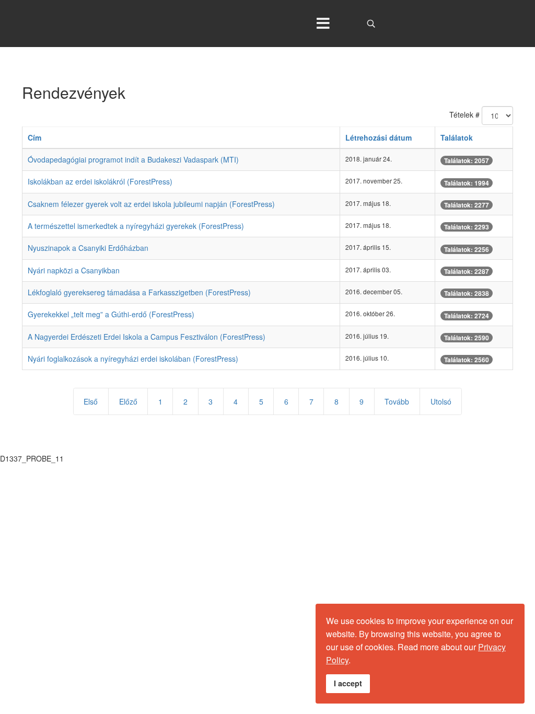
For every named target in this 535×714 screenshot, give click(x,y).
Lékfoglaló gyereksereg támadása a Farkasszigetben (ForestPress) (139, 292)
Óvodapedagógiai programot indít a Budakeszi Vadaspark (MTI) (133, 159)
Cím (34, 137)
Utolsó (441, 401)
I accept (348, 683)
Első (91, 401)
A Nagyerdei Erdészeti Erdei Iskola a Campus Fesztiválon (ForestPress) (146, 336)
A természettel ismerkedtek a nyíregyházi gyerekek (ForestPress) (136, 226)
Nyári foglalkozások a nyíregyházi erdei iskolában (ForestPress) (133, 358)
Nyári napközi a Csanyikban (74, 270)
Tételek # (464, 114)
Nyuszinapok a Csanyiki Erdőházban (88, 248)
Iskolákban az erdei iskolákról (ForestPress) (100, 181)
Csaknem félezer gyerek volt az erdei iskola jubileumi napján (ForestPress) (151, 204)
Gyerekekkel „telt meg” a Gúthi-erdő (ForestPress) (111, 314)
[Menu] (323, 23)
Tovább (397, 401)
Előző (128, 401)
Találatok (456, 137)
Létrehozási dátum (378, 137)
